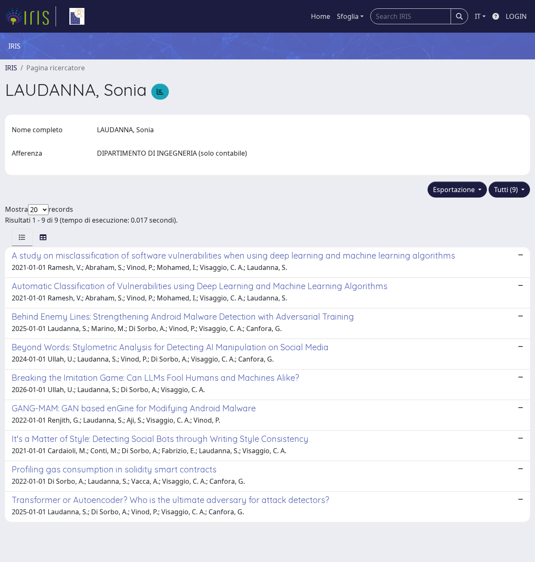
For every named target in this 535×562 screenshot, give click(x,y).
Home (320, 16)
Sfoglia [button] (348, 16)
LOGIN (516, 16)
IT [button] (478, 16)
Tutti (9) (507, 189)
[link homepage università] (77, 16)
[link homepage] (30, 16)
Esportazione (454, 189)
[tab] (22, 237)
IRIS (11, 67)
